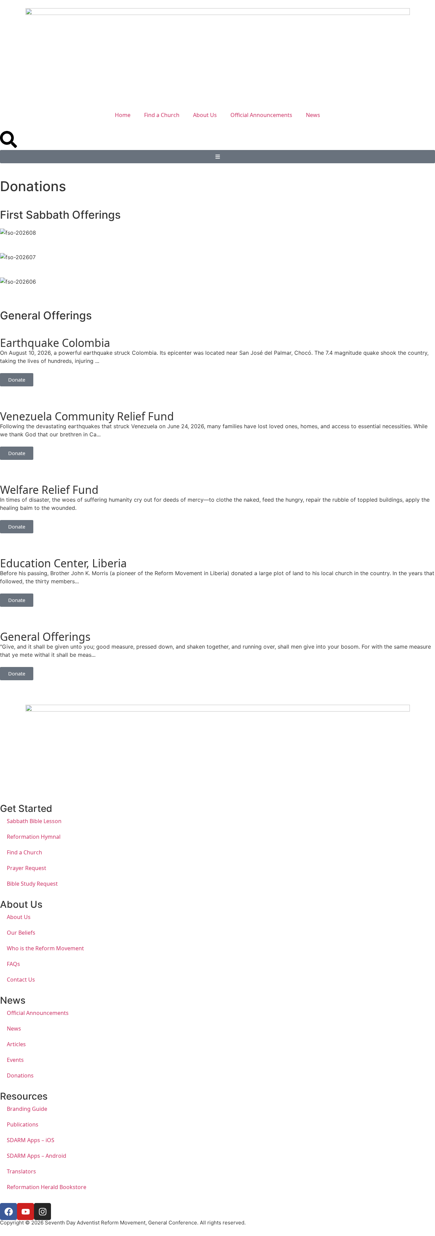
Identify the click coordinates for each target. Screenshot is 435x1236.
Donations (20, 1075)
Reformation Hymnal (33, 836)
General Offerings (45, 636)
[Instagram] (42, 1211)
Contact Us (21, 979)
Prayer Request (26, 868)
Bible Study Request (32, 883)
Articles (16, 1044)
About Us (205, 115)
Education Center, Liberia (63, 563)
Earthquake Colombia (55, 342)
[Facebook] (8, 1211)
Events (15, 1060)
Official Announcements (261, 115)
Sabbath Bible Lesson (34, 821)
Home (122, 115)
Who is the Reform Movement (45, 948)
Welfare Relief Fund (49, 489)
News (313, 115)
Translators (21, 1171)
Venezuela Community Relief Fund (87, 416)
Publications (22, 1124)
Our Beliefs (21, 932)
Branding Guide (27, 1109)
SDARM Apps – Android (36, 1155)
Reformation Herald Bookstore (46, 1187)
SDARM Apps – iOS (30, 1140)
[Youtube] (25, 1211)
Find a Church (161, 115)
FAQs (13, 964)
